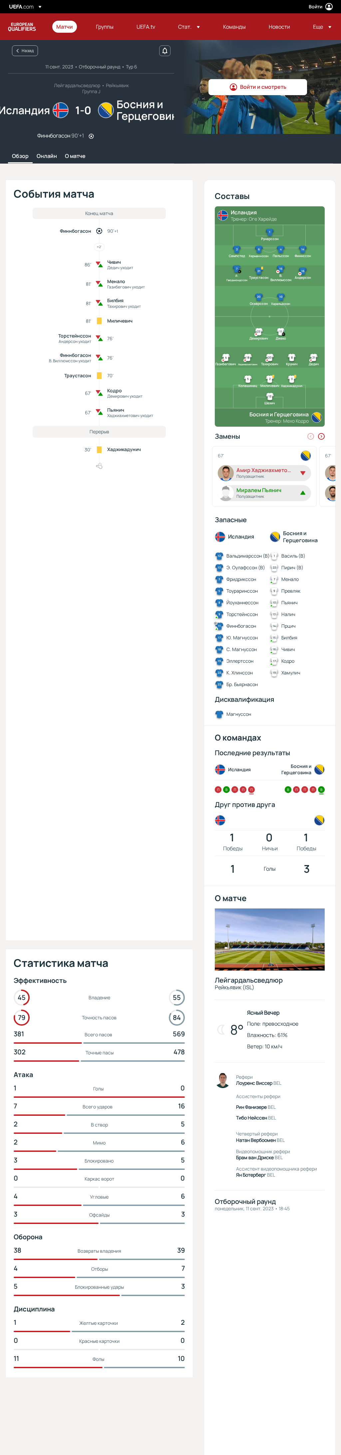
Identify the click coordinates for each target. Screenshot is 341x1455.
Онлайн (47, 156)
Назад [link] (28, 50)
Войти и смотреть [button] (263, 86)
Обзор (20, 156)
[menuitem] (68, 26)
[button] (189, 26)
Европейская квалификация (22, 26)
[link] (64, 26)
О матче (75, 156)
